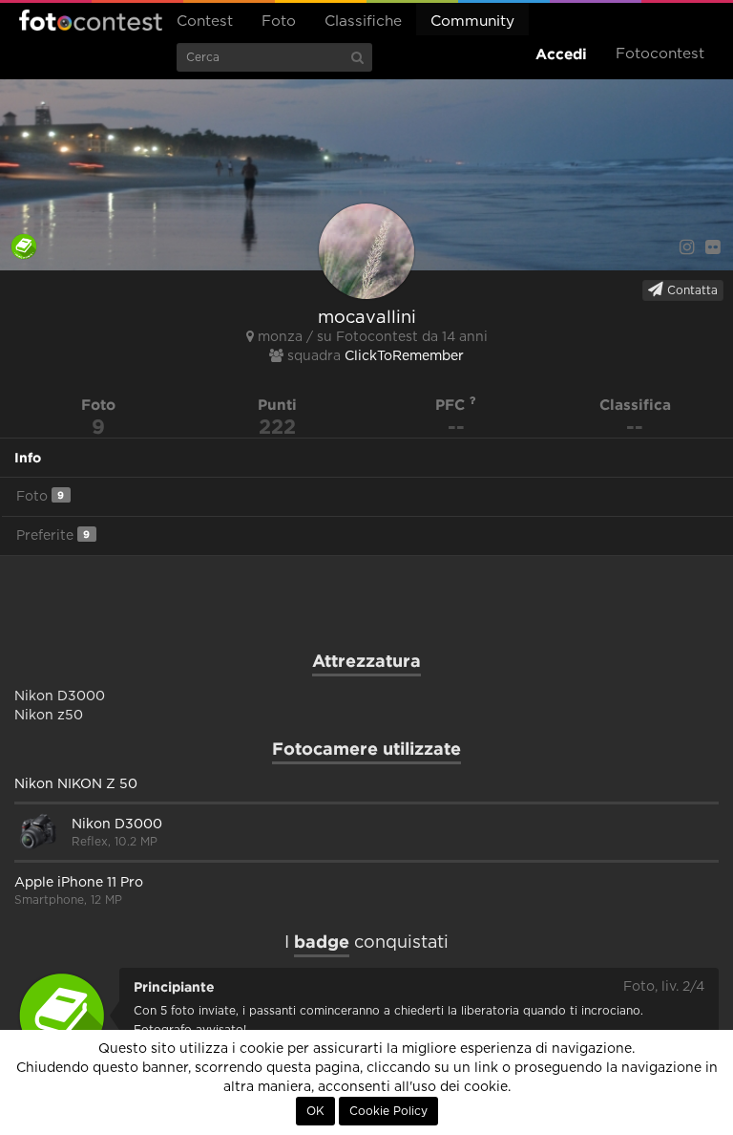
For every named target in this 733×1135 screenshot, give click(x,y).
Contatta (690, 290)
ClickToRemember (404, 356)
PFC (452, 404)
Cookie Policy (388, 1111)
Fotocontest (90, 20)
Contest (205, 21)
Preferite (53, 535)
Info (27, 457)
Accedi (561, 54)
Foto (279, 21)
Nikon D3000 (117, 824)
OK (315, 1111)
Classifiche (363, 21)
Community (472, 21)
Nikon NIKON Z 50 (75, 784)
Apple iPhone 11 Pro (78, 882)
